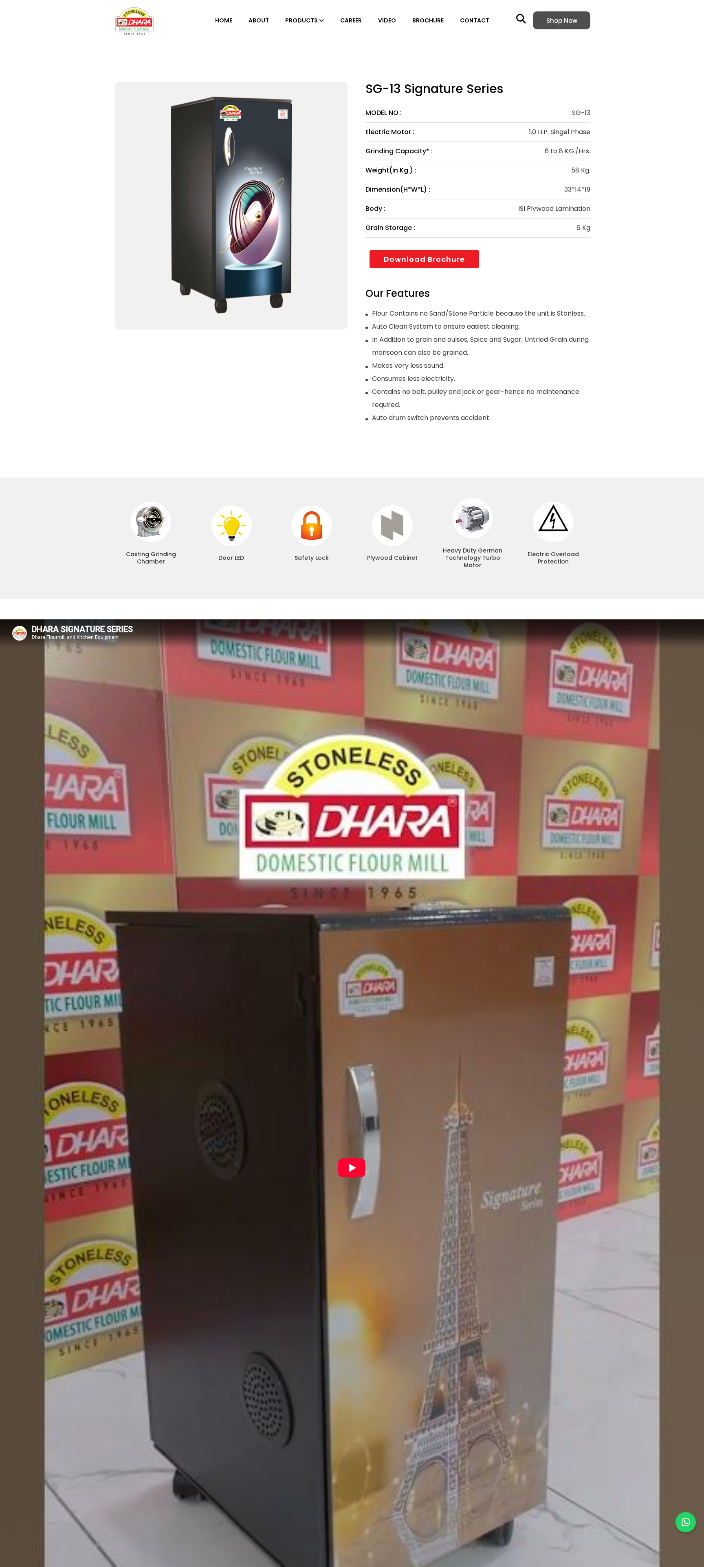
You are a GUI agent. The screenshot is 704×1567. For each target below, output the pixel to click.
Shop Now (561, 20)
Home (223, 20)
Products (302, 20)
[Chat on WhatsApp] (685, 1522)
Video (387, 20)
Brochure (428, 20)
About (259, 20)
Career (351, 20)
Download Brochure (424, 259)
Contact (474, 20)
